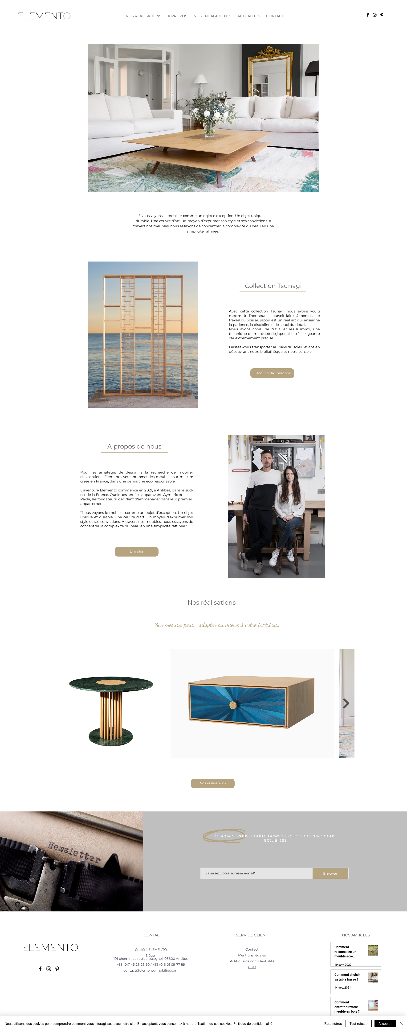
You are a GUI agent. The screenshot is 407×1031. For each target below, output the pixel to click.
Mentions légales (252, 955)
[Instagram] (374, 14)
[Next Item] (346, 703)
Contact (252, 949)
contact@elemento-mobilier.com (151, 970)
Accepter (385, 1023)
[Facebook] (367, 14)
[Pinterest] (381, 14)
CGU (252, 967)
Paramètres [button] (333, 1023)
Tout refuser (359, 1023)
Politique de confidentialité (252, 961)
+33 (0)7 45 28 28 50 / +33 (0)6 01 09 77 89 (151, 964)
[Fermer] (401, 1023)
